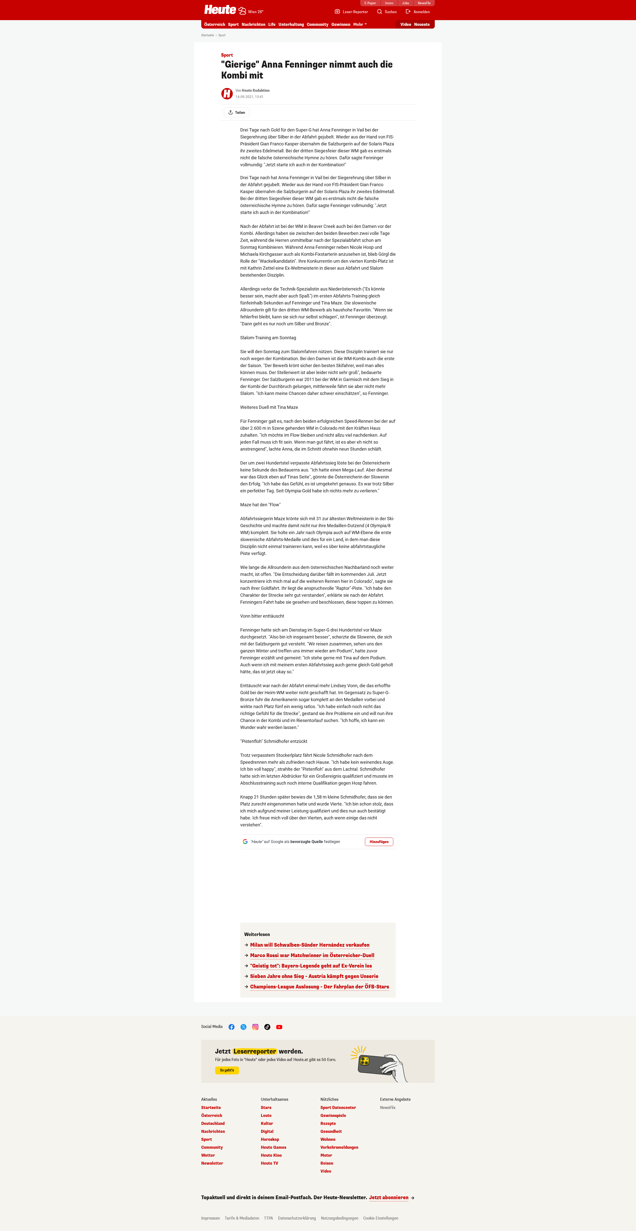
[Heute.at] (220, 9)
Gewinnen (340, 24)
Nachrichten (213, 1131)
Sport (233, 24)
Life (272, 24)
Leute (266, 1115)
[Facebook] (232, 1026)
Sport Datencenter (338, 1107)
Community (317, 24)
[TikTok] (267, 1026)
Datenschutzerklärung (297, 1218)
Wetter (208, 1155)
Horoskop (270, 1139)
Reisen (326, 1163)
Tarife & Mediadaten (242, 1218)
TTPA (268, 1218)
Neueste (422, 24)
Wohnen (327, 1139)
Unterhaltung (291, 24)
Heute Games (273, 1147)
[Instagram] (255, 1026)
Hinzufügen (379, 842)
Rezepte (328, 1123)
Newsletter (212, 1163)
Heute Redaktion (256, 90)
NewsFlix (388, 1107)
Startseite (207, 35)
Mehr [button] (358, 24)
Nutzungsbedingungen (339, 1218)
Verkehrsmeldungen (339, 1147)
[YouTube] (279, 1026)
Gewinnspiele (333, 1115)
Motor (326, 1155)
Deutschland (213, 1123)
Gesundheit (331, 1131)
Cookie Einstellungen (380, 1218)
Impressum (210, 1218)
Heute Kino (271, 1155)
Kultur (267, 1123)
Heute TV (269, 1163)
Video (405, 24)
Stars (266, 1107)
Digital (267, 1131)
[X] (243, 1026)
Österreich (214, 24)
